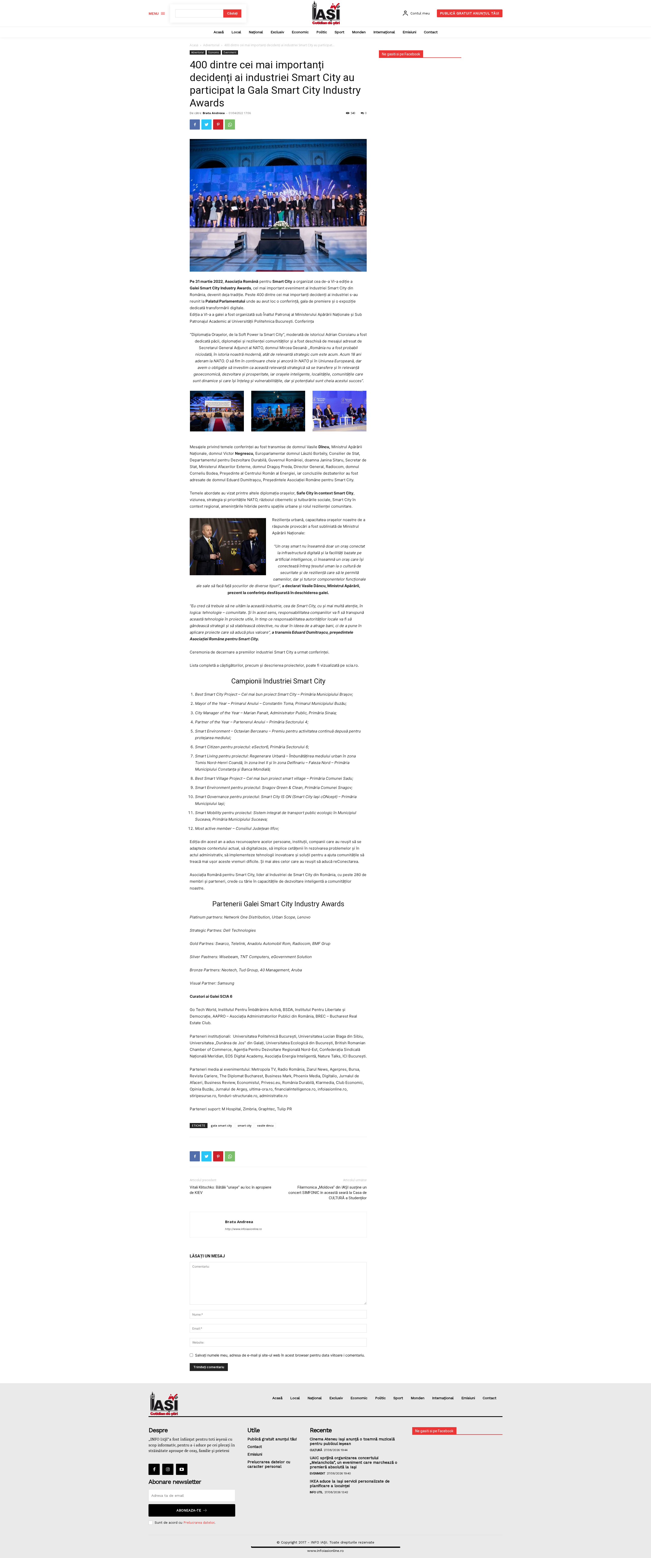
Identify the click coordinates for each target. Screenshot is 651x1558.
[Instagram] (167, 1469)
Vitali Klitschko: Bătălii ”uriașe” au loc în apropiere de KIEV (230, 1190)
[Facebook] (195, 124)
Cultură (316, 1450)
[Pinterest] (218, 124)
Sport (398, 1398)
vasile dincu (265, 1125)
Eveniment (230, 52)
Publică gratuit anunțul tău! (272, 1439)
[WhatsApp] (230, 124)
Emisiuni (468, 1398)
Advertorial (211, 45)
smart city (244, 1125)
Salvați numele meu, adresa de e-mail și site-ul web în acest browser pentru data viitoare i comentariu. (280, 1355)
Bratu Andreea (214, 113)
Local (295, 1398)
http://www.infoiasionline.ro (243, 1229)
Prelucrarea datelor (198, 1522)
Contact (489, 1398)
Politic (380, 1398)
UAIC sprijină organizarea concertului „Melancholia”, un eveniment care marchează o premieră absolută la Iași (353, 1462)
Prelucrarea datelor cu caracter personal (268, 1464)
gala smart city (221, 1125)
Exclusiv (336, 1398)
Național (314, 1398)
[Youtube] (181, 1469)
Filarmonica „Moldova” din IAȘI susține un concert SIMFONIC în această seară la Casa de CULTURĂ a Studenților (327, 1192)
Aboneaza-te (188, 1510)
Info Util (316, 1492)
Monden (417, 1398)
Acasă (194, 45)
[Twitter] (206, 124)
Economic (213, 52)
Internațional (443, 1398)
